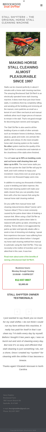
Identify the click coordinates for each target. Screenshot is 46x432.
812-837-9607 (23, 279)
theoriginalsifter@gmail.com (19, 408)
